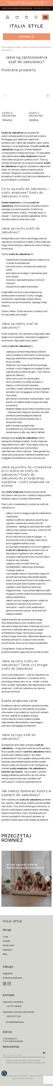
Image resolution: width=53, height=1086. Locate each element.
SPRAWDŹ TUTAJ (42, 8)
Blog (19, 47)
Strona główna (8, 47)
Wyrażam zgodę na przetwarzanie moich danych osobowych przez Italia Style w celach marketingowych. (25, 1061)
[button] (26, 36)
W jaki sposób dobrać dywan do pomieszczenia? (24, 861)
